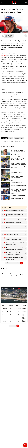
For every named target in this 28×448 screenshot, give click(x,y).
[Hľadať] (2, 2)
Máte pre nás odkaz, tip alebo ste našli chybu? (15, 141)
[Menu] (26, 3)
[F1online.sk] (14, 2)
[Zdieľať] (25, 35)
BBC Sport (4, 55)
